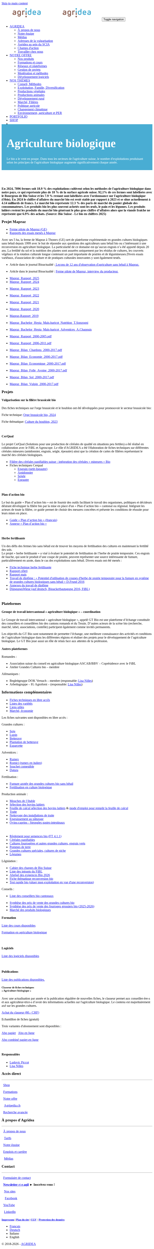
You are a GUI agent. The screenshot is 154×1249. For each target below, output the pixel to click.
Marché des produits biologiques (30, 910)
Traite (13, 811)
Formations (10, 1092)
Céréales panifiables (22, 839)
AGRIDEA (28, 1244)
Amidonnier (25, 472)
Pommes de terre (20, 847)
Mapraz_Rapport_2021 (24, 302)
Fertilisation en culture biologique (31, 787)
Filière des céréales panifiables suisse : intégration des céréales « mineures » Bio (60, 461)
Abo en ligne (26, 1033)
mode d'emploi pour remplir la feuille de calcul (98, 808)
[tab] (28, 229)
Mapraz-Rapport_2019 (24, 316)
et (16, 1184)
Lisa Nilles (85, 680)
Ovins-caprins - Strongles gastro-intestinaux (37, 822)
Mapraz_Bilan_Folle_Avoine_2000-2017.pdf (38, 370)
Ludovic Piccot (19, 1062)
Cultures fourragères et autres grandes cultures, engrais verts (47, 843)
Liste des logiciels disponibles (20, 956)
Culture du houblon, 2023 (41, 421)
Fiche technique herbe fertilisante (30, 567)
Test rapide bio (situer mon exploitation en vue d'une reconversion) (52, 882)
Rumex (14, 759)
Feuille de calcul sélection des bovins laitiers (37, 808)
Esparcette (16, 745)
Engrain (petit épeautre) (32, 469)
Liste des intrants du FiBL (26, 871)
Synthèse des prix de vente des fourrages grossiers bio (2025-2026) (52, 906)
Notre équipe (11, 1145)
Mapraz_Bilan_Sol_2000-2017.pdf (32, 377)
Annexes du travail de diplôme (29, 585)
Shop (6, 1085)
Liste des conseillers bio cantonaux (32, 896)
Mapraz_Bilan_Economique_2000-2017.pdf (38, 363)
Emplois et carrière (15, 1151)
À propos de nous (14, 1131)
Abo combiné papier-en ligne (20, 1039)
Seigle (21, 476)
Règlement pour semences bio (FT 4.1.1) (35, 836)
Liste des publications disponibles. (23, 979)
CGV (33, 1219)
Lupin (13, 734)
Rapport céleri (18, 571)
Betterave (16, 738)
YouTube (9, 1205)
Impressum (8, 1219)
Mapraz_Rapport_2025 (24, 278)
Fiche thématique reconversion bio (31, 878)
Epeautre (23, 479)
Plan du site (22, 1219)
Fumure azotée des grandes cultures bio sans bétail (41, 783)
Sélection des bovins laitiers (27, 804)
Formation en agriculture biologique (24, 932)
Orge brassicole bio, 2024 (39, 415)
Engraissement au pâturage (27, 819)
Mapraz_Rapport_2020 (24, 309)
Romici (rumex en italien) (26, 763)
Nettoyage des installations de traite (32, 815)
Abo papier (9, 1033)
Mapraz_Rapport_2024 (24, 281)
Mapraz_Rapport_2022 (24, 295)
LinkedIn (10, 1212)
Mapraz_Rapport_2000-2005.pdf (31, 336)
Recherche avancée (15, 1112)
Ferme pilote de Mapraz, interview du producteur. (87, 271)
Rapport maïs (18, 574)
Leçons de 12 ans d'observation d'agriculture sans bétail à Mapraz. (97, 264)
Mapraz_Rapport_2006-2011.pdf (30, 343)
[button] (17, 26)
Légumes (15, 854)
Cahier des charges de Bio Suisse (31, 868)
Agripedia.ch (12, 1105)
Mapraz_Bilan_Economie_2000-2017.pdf (36, 356)
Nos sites (9, 1191)
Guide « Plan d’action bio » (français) (33, 520)
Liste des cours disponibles (18, 925)
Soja (12, 731)
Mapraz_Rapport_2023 (24, 288)
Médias (8, 1158)
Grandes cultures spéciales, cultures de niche (38, 850)
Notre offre (10, 1098)
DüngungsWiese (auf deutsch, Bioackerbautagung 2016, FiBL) (50, 589)
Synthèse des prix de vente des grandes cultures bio (42, 902)
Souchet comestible (22, 766)
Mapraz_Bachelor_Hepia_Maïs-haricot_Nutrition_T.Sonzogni (49, 322)
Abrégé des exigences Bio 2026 (30, 875)
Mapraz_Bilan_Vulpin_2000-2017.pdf (34, 384)
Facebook (11, 1198)
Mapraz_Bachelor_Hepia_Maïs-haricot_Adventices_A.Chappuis (51, 329)
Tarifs (7, 1138)
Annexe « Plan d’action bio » (28, 523)
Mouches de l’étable (22, 801)
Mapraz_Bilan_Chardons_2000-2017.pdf (36, 350)
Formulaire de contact (17, 1177)
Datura (14, 770)
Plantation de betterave (24, 742)
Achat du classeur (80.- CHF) (20, 1012)
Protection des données (52, 1219)
